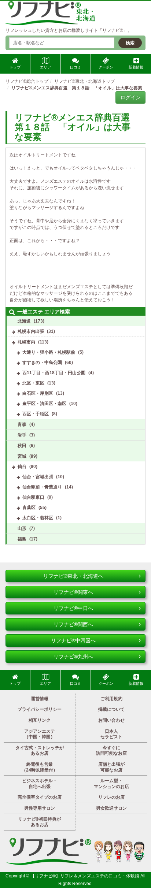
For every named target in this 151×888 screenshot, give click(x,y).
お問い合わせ (111, 720)
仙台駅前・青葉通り (42, 487)
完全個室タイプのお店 (40, 797)
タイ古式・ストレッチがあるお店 (39, 750)
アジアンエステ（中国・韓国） (39, 734)
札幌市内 (26, 342)
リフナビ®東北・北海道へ (73, 576)
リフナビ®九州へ (73, 657)
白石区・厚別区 (37, 393)
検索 (130, 42)
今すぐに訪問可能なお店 (111, 750)
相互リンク (40, 720)
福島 (22, 539)
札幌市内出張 (31, 331)
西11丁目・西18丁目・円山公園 (53, 372)
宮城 (22, 456)
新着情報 (136, 67)
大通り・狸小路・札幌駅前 (48, 352)
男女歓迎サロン (111, 808)
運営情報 (39, 698)
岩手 (22, 435)
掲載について (111, 709)
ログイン (130, 97)
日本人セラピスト (111, 734)
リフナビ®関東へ (73, 592)
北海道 (24, 321)
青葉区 (29, 507)
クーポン (106, 67)
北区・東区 (33, 383)
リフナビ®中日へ (73, 608)
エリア (45, 67)
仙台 (22, 466)
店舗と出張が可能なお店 (111, 767)
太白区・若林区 (37, 517)
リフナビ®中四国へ (73, 640)
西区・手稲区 (35, 413)
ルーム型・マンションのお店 (111, 783)
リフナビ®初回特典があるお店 (39, 822)
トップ (15, 67)
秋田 (22, 445)
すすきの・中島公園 (42, 362)
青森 (22, 424)
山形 (22, 528)
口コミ (75, 67)
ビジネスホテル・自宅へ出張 (39, 783)
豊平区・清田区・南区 (44, 403)
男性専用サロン (39, 808)
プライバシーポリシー (40, 709)
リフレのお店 (111, 797)
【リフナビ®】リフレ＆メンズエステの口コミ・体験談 (85, 875)
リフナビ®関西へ (73, 624)
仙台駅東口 (33, 497)
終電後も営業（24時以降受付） (40, 767)
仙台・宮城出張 (37, 476)
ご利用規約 (111, 698)
